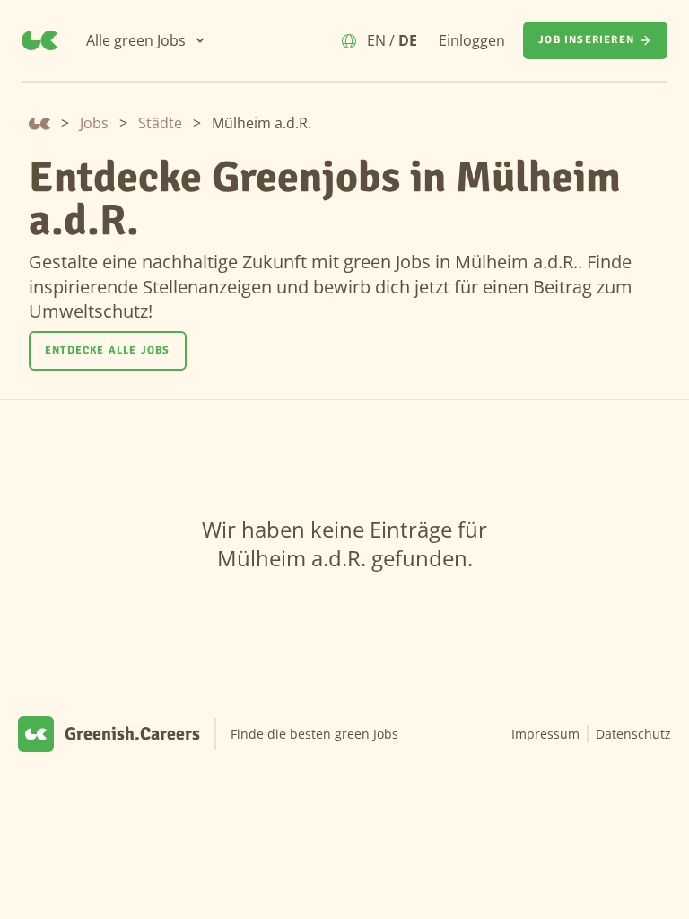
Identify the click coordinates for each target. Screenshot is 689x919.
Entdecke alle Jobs (107, 350)
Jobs (94, 123)
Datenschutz (633, 733)
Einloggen (472, 40)
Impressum (545, 733)
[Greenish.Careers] (39, 40)
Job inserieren (586, 40)
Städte (160, 123)
